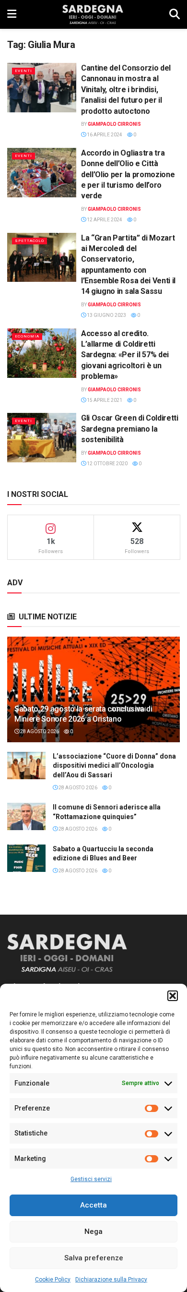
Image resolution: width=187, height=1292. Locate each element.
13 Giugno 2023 (106, 315)
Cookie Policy (52, 1279)
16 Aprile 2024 (104, 134)
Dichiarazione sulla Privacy (111, 1279)
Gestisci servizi (91, 1179)
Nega (93, 1231)
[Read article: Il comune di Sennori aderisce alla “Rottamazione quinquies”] (26, 816)
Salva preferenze (93, 1258)
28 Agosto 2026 (39, 731)
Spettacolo (29, 241)
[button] (172, 996)
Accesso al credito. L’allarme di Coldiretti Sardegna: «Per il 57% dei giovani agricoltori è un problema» (125, 355)
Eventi (23, 71)
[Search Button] (174, 14)
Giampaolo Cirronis (114, 124)
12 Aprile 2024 (104, 219)
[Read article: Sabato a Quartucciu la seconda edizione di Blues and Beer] (26, 858)
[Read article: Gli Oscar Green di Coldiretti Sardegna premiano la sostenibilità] (41, 437)
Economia (27, 336)
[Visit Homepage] (92, 14)
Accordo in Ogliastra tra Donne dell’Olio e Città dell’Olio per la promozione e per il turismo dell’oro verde (128, 174)
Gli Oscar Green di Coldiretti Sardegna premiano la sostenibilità (129, 428)
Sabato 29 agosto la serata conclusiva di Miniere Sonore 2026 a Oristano (83, 714)
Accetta (93, 1205)
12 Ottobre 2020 (107, 463)
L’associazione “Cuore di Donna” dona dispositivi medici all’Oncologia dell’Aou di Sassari (114, 765)
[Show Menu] (11, 14)
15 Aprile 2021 (104, 400)
